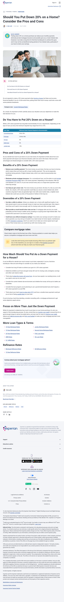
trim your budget (29, 316)
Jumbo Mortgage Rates (41, 327)
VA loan (6, 139)
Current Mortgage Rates (21, 107)
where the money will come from (22, 276)
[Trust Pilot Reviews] (32, 484)
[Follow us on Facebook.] (26, 489)
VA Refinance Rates (40, 349)
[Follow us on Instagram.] (34, 489)
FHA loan (6, 136)
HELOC (5, 406)
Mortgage (21, 11)
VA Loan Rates (39, 337)
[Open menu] (58, 2)
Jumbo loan (7, 146)
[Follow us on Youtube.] (38, 489)
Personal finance (11, 11)
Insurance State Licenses (9, 585)
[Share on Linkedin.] (9, 414)
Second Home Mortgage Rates (44, 330)
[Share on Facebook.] (4, 414)
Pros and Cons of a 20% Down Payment (17, 89)
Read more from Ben (8, 399)
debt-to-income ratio (16, 316)
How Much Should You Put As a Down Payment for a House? (23, 92)
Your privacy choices (32, 479)
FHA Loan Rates (39, 333)
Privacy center (17, 497)
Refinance (11, 406)
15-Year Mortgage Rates (13, 330)
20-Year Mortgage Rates (13, 333)
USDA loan (6, 143)
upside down (21, 294)
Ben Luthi (10, 26)
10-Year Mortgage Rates (13, 327)
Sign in (54, 2)
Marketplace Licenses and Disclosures (13, 582)
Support (5, 439)
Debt (22, 406)
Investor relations (46, 501)
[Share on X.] (7, 414)
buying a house (38, 98)
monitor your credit (43, 312)
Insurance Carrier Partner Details (11, 588)
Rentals (17, 406)
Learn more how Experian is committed (32, 471)
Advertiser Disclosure (53, 6)
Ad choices (47, 494)
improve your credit (51, 314)
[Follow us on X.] (30, 489)
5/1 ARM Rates (10, 340)
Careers (47, 497)
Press (17, 504)
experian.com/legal (15, 512)
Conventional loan (8, 133)
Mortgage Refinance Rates (13, 349)
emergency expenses (16, 221)
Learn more (9, 370)
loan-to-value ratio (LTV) (27, 292)
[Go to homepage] (4, 12)
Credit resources (7, 448)
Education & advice (8, 444)
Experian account (48, 243)
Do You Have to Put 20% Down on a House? (18, 86)
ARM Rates (9, 337)
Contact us (47, 504)
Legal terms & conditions (17, 494)
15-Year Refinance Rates (13, 352)
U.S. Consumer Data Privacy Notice (17, 501)
